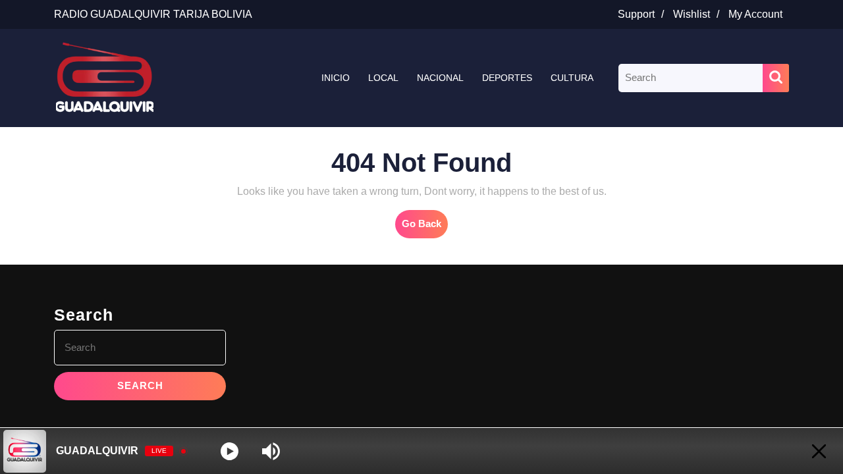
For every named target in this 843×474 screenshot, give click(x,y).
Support (644, 14)
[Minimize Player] (819, 451)
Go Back (425, 227)
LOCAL (383, 77)
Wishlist (699, 14)
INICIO (335, 77)
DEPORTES (507, 77)
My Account (758, 14)
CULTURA (572, 77)
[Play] (229, 451)
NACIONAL (440, 77)
